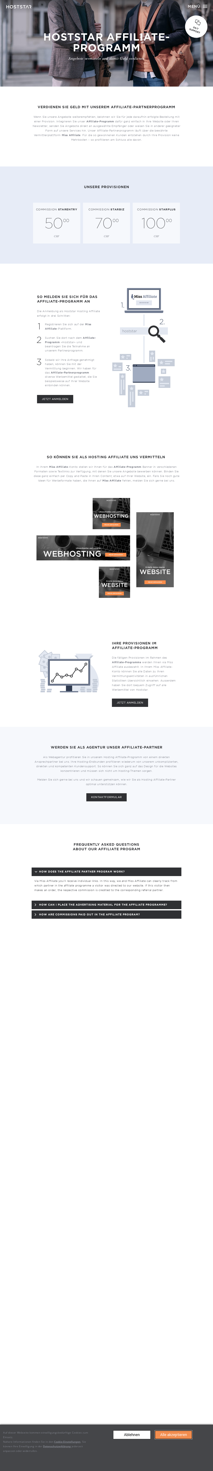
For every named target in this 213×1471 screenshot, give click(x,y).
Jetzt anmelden (55, 399)
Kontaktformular (106, 797)
